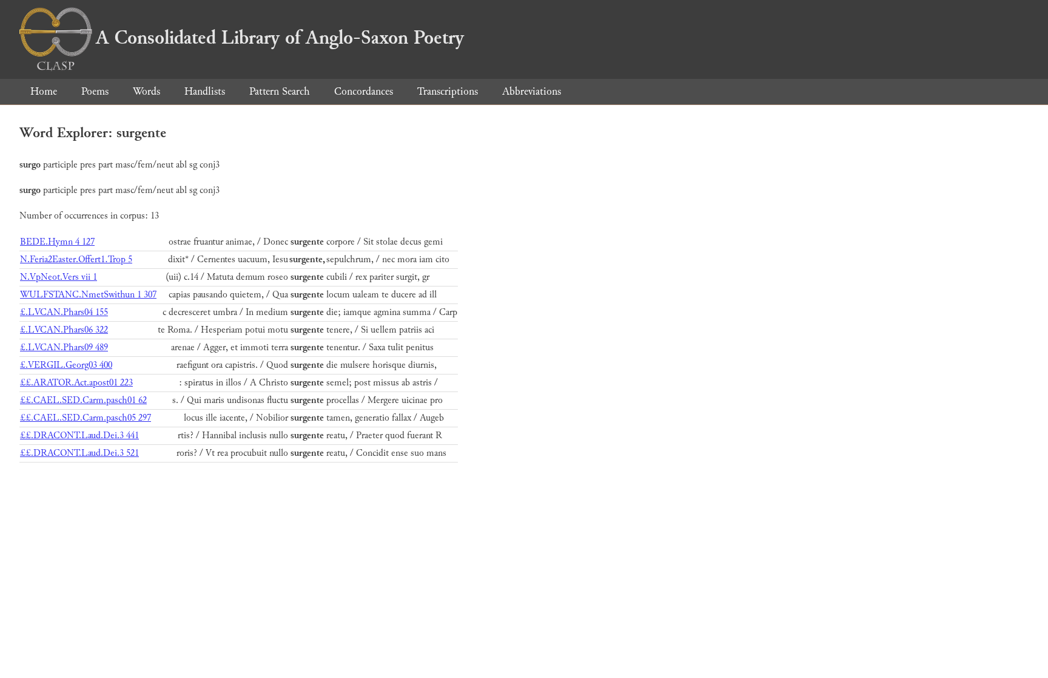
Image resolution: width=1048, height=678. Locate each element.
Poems (95, 91)
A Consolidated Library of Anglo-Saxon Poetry (280, 38)
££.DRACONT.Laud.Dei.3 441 (79, 435)
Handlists (204, 91)
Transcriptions (447, 91)
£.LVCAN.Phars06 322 (64, 330)
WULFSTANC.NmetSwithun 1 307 (88, 295)
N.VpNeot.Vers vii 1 (58, 277)
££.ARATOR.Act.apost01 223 (76, 383)
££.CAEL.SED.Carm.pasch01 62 (83, 400)
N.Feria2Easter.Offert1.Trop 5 (76, 259)
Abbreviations (531, 91)
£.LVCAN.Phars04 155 (64, 312)
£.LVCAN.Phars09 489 (64, 347)
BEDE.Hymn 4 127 (57, 242)
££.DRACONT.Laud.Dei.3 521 (79, 453)
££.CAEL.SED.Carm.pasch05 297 (85, 418)
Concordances (363, 91)
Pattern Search (279, 91)
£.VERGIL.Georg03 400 (66, 365)
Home (43, 91)
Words (146, 91)
